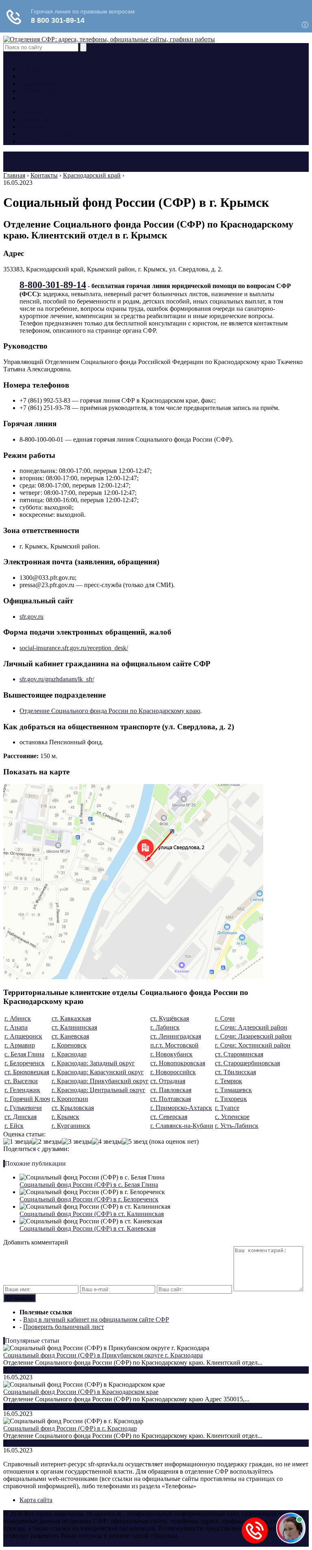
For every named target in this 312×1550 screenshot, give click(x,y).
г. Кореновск (69, 1045)
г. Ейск (14, 1125)
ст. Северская (168, 1116)
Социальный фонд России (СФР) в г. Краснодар (70, 1428)
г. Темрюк (228, 1080)
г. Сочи (225, 1018)
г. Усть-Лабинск (236, 1125)
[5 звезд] (134, 1141)
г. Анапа (16, 1027)
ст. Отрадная (167, 1080)
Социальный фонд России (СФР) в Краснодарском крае (80, 1391)
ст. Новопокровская (177, 1063)
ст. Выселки (21, 1080)
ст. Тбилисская (235, 1072)
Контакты (33, 68)
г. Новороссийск (173, 1072)
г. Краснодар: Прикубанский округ (100, 1080)
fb (10, 55)
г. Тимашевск (233, 1089)
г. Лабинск (165, 1027)
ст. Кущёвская (169, 1018)
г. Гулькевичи (23, 1107)
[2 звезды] (47, 1141)
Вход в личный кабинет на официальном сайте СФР (96, 1319)
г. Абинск (17, 1018)
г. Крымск (65, 1116)
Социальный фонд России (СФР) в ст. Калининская (92, 1213)
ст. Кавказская (71, 1018)
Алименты (34, 76)
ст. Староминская (239, 1054)
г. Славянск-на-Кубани (181, 1125)
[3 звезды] (77, 1141)
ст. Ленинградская (175, 1036)
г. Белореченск (24, 1063)
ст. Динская (20, 1116)
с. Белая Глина (24, 1054)
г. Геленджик (22, 1089)
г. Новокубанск (171, 1054)
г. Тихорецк (231, 1098)
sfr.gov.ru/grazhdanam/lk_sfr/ (57, 679)
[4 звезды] (107, 1141)
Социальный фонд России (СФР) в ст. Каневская (88, 1228)
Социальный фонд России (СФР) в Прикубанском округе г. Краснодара (103, 1355)
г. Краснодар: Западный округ (93, 1063)
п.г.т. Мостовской (174, 1045)
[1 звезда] (17, 1141)
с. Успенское (232, 1116)
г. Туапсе (227, 1107)
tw (16, 55)
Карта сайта (36, 1499)
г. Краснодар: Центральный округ (98, 1089)
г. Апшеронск (23, 1036)
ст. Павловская (170, 1089)
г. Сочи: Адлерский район (251, 1027)
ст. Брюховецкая (26, 1072)
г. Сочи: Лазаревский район (253, 1036)
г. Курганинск (71, 1125)
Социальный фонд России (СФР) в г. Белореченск (89, 1199)
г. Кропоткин (70, 1098)
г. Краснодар (69, 1054)
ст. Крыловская (73, 1107)
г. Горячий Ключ (27, 1098)
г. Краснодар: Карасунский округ (98, 1072)
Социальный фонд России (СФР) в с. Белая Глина (89, 1184)
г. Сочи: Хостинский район (252, 1045)
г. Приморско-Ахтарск (181, 1107)
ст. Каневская (70, 1036)
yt (5, 55)
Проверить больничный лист (63, 1326)
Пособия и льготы (45, 90)
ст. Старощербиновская (247, 1063)
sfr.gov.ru (31, 616)
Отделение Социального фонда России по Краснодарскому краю (110, 710)
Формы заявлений (45, 98)
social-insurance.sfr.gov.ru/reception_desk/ (74, 647)
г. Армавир (19, 1045)
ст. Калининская (74, 1027)
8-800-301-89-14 (53, 285)
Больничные (37, 83)
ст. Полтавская (170, 1098)
